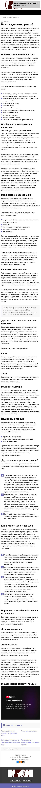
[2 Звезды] (13, 757)
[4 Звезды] (16, 757)
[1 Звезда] (11, 757)
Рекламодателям (15, 781)
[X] (23, 762)
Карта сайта (27, 781)
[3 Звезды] (14, 757)
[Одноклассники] (20, 762)
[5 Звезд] (18, 757)
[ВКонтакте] (18, 762)
